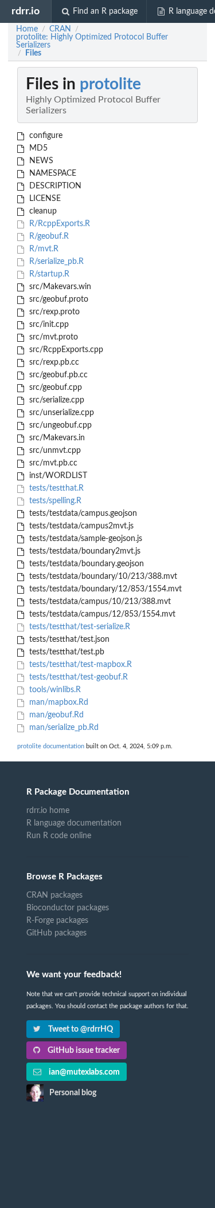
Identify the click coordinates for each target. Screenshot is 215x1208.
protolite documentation (50, 746)
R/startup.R (48, 274)
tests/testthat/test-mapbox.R (79, 665)
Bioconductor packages (67, 908)
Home (27, 29)
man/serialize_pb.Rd (63, 728)
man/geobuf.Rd (55, 715)
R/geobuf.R (48, 236)
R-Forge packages (57, 921)
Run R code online (58, 836)
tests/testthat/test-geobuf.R (77, 677)
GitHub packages (56, 933)
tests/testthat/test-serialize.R (78, 627)
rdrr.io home (47, 811)
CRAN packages (54, 895)
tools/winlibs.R (54, 690)
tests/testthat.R (55, 488)
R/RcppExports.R (58, 224)
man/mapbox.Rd (57, 702)
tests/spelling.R (54, 501)
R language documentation (74, 823)
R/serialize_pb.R (55, 262)
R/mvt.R (42, 249)
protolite (110, 84)
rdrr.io (25, 11)
